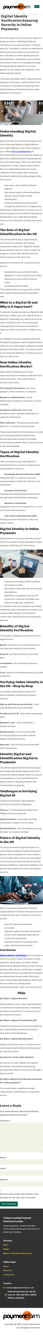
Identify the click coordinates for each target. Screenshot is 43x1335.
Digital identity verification (13, 955)
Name (3, 1157)
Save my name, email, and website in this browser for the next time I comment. (19, 1196)
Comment (5, 1121)
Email (3, 1168)
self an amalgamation (21, 151)
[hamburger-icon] (36, 6)
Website (4, 1179)
